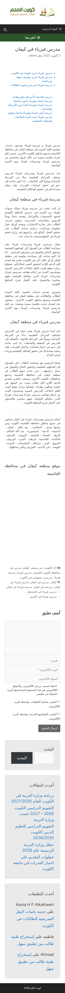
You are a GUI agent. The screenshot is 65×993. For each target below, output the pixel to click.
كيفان (26, 567)
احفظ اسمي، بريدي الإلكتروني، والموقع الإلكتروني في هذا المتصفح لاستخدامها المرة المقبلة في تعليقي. (32, 689)
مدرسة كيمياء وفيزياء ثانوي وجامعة (33, 101)
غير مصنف (37, 567)
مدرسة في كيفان (43, 587)
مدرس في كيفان (39, 582)
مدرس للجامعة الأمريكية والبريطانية (32, 96)
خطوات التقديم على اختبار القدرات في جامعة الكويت (33, 863)
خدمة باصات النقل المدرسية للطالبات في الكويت (35, 918)
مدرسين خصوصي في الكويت (36, 577)
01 (55, 567)
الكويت (48, 567)
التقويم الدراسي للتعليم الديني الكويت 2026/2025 (34, 832)
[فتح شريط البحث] (5, 29)
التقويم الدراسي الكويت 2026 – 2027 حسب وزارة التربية (34, 813)
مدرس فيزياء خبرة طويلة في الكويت (31, 73)
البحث (49, 749)
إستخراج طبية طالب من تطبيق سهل (35, 961)
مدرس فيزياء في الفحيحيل (42, 591)
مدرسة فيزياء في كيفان (19, 587)
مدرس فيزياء (24, 572)
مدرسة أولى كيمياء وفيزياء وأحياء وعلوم (30, 112)
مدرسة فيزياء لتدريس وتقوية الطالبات (31, 85)
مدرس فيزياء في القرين (43, 596)
